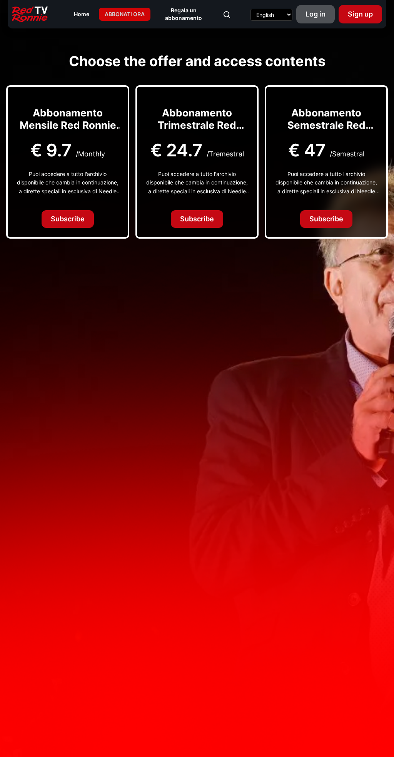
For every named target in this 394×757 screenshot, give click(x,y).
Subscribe (68, 219)
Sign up (360, 14)
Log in (316, 14)
